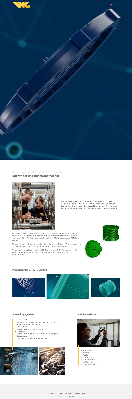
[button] (40, 299)
